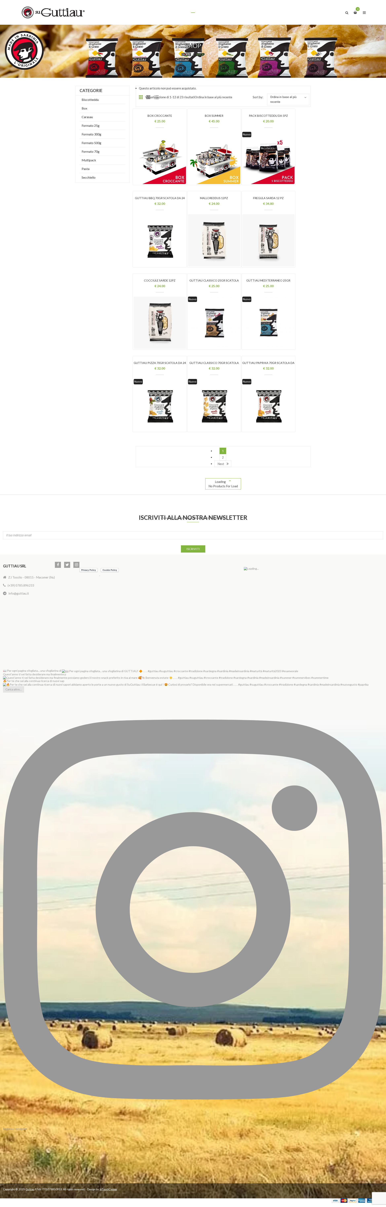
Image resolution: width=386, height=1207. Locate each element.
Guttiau (30, 1189)
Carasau (87, 117)
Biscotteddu (90, 99)
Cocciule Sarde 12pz (160, 280)
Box (84, 108)
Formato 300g (91, 134)
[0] (356, 12)
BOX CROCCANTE (160, 115)
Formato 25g (91, 125)
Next (221, 464)
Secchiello (88, 177)
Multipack (89, 160)
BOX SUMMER (214, 115)
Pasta (85, 169)
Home (186, 54)
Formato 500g (91, 143)
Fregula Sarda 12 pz (268, 198)
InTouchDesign (108, 1189)
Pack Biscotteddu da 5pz (268, 115)
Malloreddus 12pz (214, 198)
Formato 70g (91, 151)
